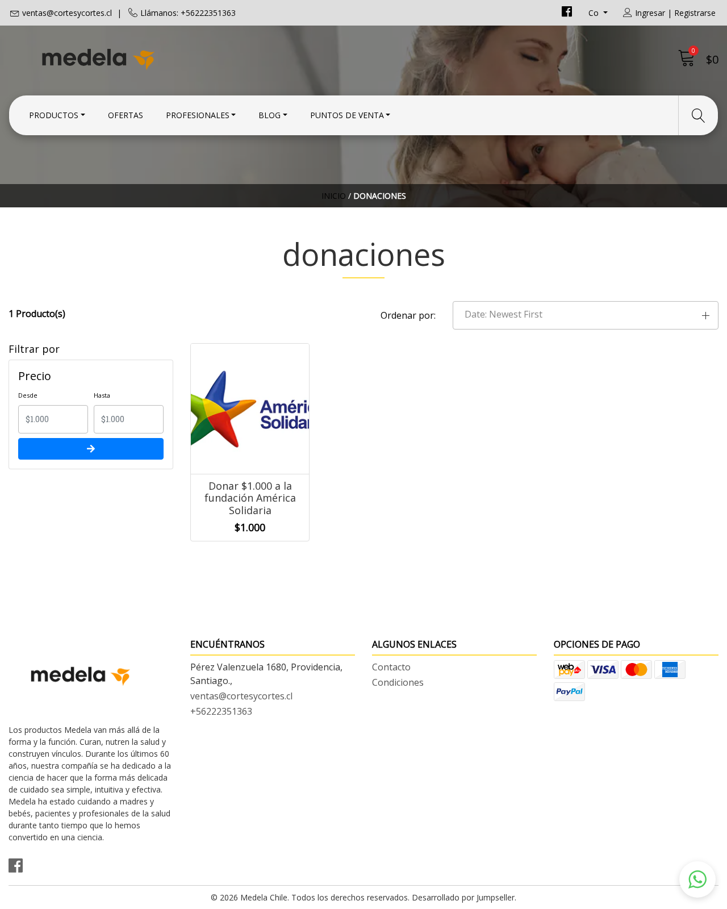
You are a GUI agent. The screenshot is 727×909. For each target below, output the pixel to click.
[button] (585, 315)
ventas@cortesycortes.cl (67, 12)
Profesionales (197, 115)
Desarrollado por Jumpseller (463, 897)
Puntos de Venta (347, 115)
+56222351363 (221, 711)
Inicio (333, 195)
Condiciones (398, 682)
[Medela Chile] (186, 58)
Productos (53, 115)
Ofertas (125, 115)
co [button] (594, 12)
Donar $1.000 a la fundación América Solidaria (250, 498)
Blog (269, 115)
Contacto (391, 667)
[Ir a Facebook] (567, 12)
